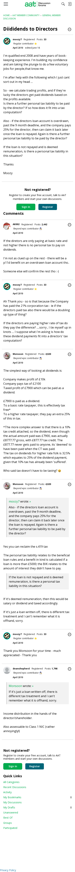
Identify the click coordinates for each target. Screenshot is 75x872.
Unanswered (10, 812)
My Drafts (37, 807)
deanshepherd (21, 668)
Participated (10, 828)
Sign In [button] (26, 207)
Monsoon (18, 354)
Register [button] (47, 207)
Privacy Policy (8, 870)
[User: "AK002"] (7, 226)
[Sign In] (69, 4)
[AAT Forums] (37, 4)
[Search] (63, 4)
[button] (69, 29)
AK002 (16, 224)
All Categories (11, 782)
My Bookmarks (37, 797)
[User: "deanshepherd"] (7, 670)
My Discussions (12, 802)
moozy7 (17, 39)
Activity (7, 792)
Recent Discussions (14, 787)
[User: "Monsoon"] (7, 355)
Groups (7, 823)
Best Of (7, 817)
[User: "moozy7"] (7, 41)
